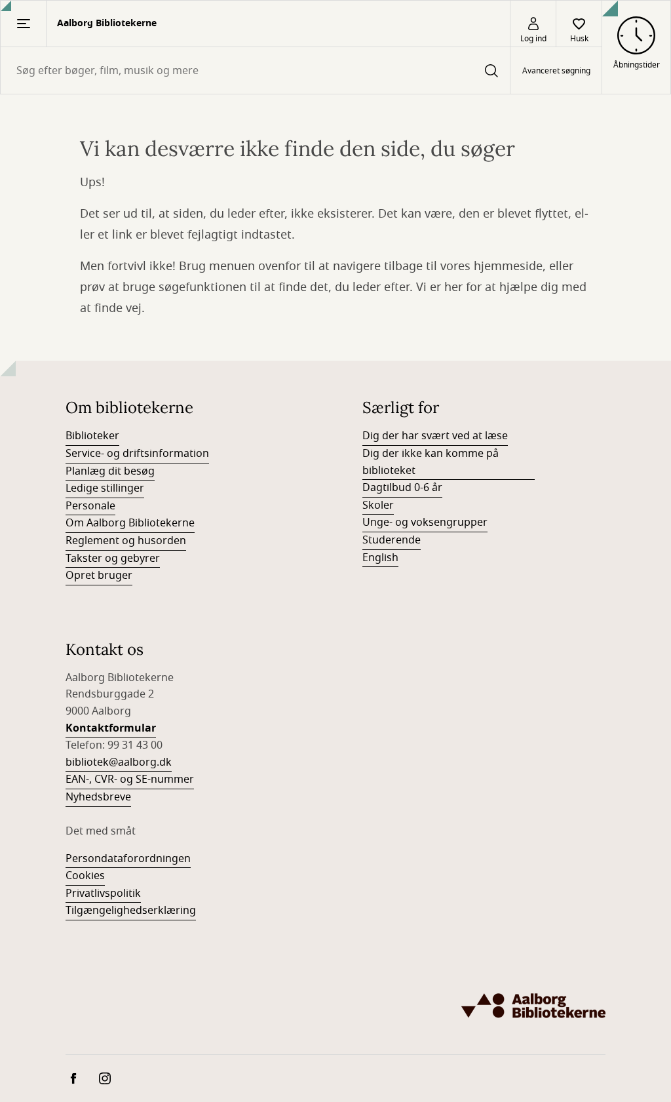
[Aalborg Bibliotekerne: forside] (533, 1005)
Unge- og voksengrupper (425, 522)
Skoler (378, 505)
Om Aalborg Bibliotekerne (130, 523)
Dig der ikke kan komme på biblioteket (430, 462)
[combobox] (255, 70)
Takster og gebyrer (113, 558)
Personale (90, 506)
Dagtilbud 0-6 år (402, 488)
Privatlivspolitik (103, 893)
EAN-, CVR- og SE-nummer (130, 779)
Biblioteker (92, 436)
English (380, 558)
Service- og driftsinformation (137, 454)
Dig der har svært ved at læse (435, 436)
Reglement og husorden (126, 541)
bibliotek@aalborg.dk (119, 762)
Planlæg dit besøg (110, 471)
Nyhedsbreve (98, 797)
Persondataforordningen (128, 859)
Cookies (85, 876)
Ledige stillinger (105, 488)
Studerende (391, 540)
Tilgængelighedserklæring (131, 910)
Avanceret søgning (556, 71)
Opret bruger (99, 575)
